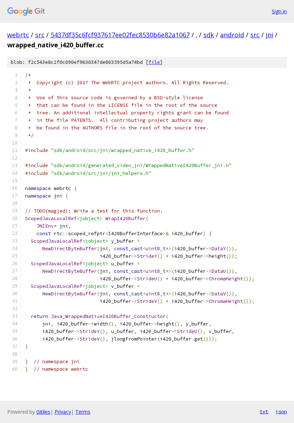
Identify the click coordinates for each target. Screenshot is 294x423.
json (281, 411)
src (39, 34)
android (232, 34)
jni (269, 34)
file (154, 62)
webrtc (18, 34)
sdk (208, 34)
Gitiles (43, 411)
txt (264, 411)
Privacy (62, 411)
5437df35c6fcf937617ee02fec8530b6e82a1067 (120, 34)
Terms (82, 411)
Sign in (279, 11)
